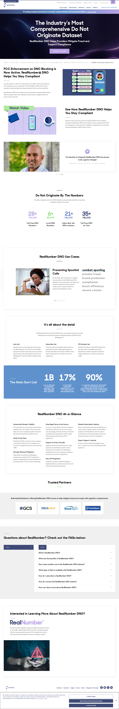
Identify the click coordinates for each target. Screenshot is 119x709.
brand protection (93, 278)
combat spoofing (93, 270)
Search (113, 2)
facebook (108, 687)
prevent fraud (91, 274)
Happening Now (10, 1)
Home (6, 62)
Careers (96, 3)
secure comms (91, 290)
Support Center (88, 3)
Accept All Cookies (91, 705)
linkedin (104, 687)
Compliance (90, 282)
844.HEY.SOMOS (61, 3)
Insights (81, 7)
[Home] (9, 5)
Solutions (63, 7)
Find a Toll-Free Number (75, 3)
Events (95, 7)
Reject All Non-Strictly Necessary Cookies (91, 701)
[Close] (116, 700)
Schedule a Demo (59, 51)
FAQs (7, 547)
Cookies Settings (91, 696)
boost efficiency (93, 286)
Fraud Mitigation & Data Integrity (34, 62)
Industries (73, 7)
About (88, 7)
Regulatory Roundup (109, 7)
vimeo (111, 687)
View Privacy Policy (42, 698)
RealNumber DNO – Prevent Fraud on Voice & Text (69, 62)
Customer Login (104, 3)
